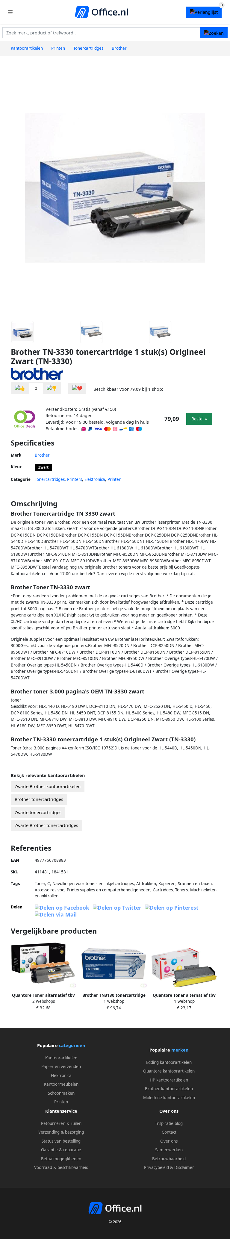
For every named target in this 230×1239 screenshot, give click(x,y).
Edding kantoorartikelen (169, 1062)
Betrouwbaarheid (169, 1158)
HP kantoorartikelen (169, 1080)
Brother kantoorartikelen (169, 1088)
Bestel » (199, 419)
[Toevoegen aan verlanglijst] (77, 388)
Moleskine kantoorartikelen (169, 1097)
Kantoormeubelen (61, 1084)
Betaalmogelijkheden (61, 1158)
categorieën (72, 1045)
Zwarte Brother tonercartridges (46, 825)
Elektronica (94, 479)
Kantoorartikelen (61, 1058)
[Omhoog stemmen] (20, 388)
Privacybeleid (156, 1167)
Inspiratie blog (169, 1123)
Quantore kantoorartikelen (169, 1071)
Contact (169, 1132)
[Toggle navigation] (10, 12)
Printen (114, 479)
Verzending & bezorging (61, 1132)
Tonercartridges (50, 479)
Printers (74, 479)
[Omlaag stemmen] (52, 388)
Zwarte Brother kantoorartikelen (48, 786)
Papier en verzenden (61, 1066)
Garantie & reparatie (61, 1149)
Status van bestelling (61, 1141)
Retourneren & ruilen (61, 1123)
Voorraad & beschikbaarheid (61, 1167)
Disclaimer (184, 1167)
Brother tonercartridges (39, 799)
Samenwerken (169, 1149)
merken (179, 1050)
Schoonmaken (61, 1093)
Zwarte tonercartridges (38, 812)
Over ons (169, 1141)
